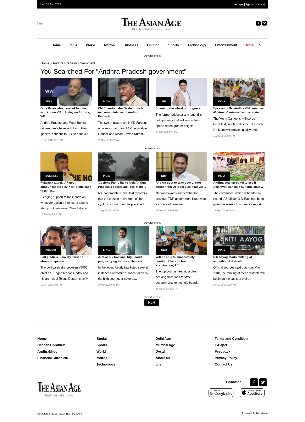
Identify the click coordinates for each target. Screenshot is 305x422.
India (73, 45)
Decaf (160, 351)
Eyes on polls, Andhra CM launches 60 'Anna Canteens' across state (238, 110)
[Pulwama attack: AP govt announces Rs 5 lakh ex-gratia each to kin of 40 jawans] (66, 166)
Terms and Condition (231, 338)
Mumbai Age (165, 345)
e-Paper (239, 4)
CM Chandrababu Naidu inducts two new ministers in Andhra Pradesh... (121, 112)
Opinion (153, 45)
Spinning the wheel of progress (178, 108)
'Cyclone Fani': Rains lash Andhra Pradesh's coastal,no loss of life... (122, 184)
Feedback (222, 351)
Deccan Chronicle (51, 345)
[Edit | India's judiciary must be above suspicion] (66, 240)
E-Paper (221, 345)
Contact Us (223, 364)
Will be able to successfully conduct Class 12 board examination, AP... (175, 261)
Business (130, 45)
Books (101, 338)
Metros (109, 45)
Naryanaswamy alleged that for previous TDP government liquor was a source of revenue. (181, 198)
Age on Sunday (254, 4)
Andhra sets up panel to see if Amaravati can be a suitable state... (238, 184)
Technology (197, 45)
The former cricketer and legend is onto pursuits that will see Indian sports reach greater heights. (179, 120)
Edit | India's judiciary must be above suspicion (61, 259)
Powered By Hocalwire (255, 413)
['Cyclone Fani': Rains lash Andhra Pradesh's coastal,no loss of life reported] (123, 166)
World (90, 45)
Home (56, 45)
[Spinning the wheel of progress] (181, 91)
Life (163, 101)
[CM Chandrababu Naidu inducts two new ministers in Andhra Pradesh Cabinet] (123, 91)
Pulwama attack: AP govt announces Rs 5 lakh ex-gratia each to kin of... (65, 186)
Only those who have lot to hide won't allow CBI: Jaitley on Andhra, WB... (65, 112)
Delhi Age (163, 338)
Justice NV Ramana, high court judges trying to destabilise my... (121, 259)
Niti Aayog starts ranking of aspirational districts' (232, 259)
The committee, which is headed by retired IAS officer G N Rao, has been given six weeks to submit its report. (238, 198)
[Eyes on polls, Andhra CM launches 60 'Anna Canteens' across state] (239, 91)
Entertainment (226, 45)
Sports (173, 45)
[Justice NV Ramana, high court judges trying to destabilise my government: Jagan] (123, 240)
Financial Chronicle (52, 358)
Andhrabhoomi (49, 351)
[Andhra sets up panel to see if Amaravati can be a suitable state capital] (239, 166)
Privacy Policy (226, 358)
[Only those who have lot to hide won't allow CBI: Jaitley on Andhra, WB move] (66, 91)
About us (163, 358)
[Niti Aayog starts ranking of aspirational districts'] (239, 240)
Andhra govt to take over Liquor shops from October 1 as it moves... (181, 184)
